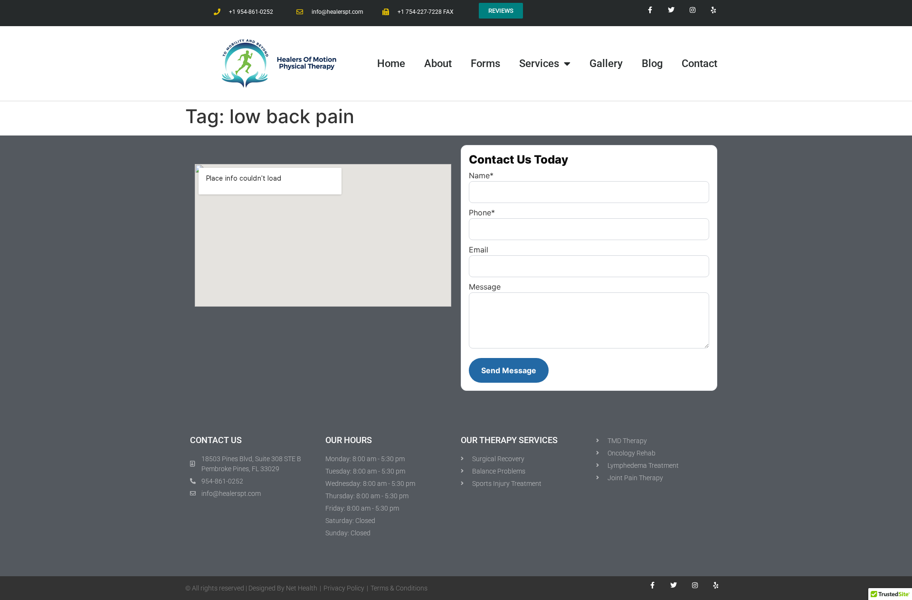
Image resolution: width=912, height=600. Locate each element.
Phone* (482, 212)
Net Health (301, 588)
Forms (485, 63)
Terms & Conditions (399, 588)
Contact (699, 63)
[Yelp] (716, 585)
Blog (652, 63)
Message (485, 286)
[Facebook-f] (652, 585)
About (438, 63)
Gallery (606, 63)
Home (391, 63)
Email (478, 249)
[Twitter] (673, 585)
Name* (481, 175)
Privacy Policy (343, 588)
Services (539, 63)
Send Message (508, 370)
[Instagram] (694, 585)
